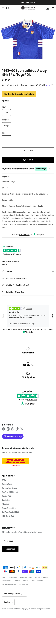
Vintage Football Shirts (13, 609)
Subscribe (10, 549)
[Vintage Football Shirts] (28, 8)
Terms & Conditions (9, 508)
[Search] (9, 8)
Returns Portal (7, 484)
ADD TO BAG (28, 150)
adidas (6, 100)
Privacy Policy (7, 496)
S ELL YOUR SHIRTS (28, 2)
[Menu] (3, 8)
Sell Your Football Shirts (10, 512)
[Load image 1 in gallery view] (28, 39)
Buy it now (28, 160)
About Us (5, 504)
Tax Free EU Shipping (10, 492)
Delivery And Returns (9, 488)
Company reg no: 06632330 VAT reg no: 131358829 (35, 609)
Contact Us (6, 500)
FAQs (4, 480)
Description (6, 177)
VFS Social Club (8, 516)
